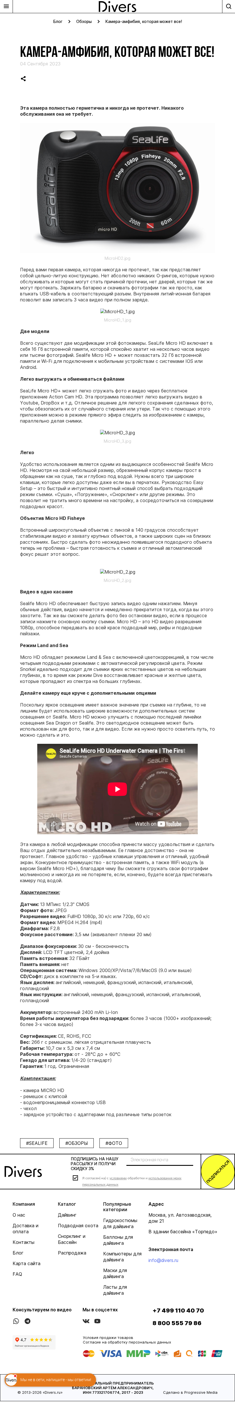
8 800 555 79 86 (176, 1323)
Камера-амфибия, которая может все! (143, 21)
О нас (19, 1215)
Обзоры (84, 21)
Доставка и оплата (25, 1228)
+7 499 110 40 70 (178, 1310)
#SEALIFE (37, 1143)
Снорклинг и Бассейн (71, 1239)
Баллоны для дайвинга (118, 1240)
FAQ (17, 1274)
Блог (57, 21)
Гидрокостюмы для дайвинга (120, 1223)
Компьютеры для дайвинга (122, 1257)
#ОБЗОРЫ (76, 1143)
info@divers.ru (163, 1260)
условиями (118, 1178)
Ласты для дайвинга (115, 1290)
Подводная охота (78, 1225)
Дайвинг (67, 1215)
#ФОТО (113, 1143)
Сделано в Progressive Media (190, 1392)
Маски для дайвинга (115, 1273)
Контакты (23, 1242)
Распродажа (72, 1253)
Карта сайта (26, 1263)
